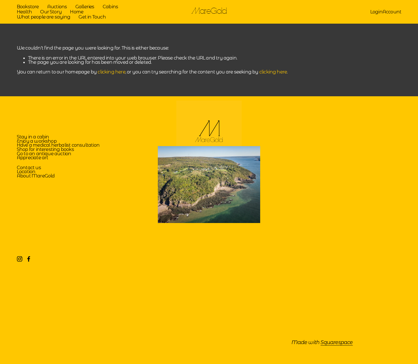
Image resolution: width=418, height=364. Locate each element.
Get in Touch (91, 16)
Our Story (51, 11)
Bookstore (28, 6)
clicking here (111, 72)
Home (76, 11)
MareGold (209, 11)
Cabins (110, 6)
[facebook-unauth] (29, 259)
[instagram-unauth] (19, 259)
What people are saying (43, 16)
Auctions (57, 6)
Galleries (84, 6)
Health (24, 11)
